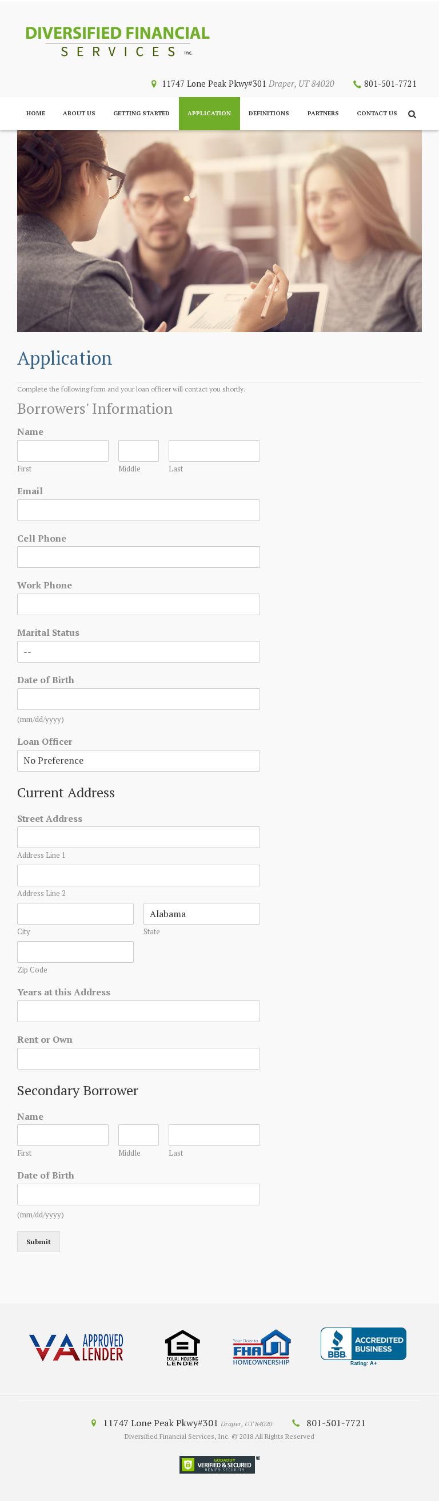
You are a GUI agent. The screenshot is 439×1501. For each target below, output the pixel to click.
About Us (79, 113)
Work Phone (44, 585)
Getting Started (141, 113)
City (23, 932)
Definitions (269, 113)
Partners (323, 113)
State (151, 932)
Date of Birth (45, 680)
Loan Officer (45, 742)
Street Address (49, 819)
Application (209, 113)
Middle (129, 469)
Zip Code (32, 970)
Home (35, 113)
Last (176, 469)
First (24, 469)
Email (30, 491)
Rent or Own (45, 1040)
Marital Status (48, 633)
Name (30, 432)
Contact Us (377, 113)
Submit (38, 1241)
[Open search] (412, 114)
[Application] (219, 231)
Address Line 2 (41, 893)
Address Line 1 (41, 855)
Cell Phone (41, 538)
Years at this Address (63, 992)
